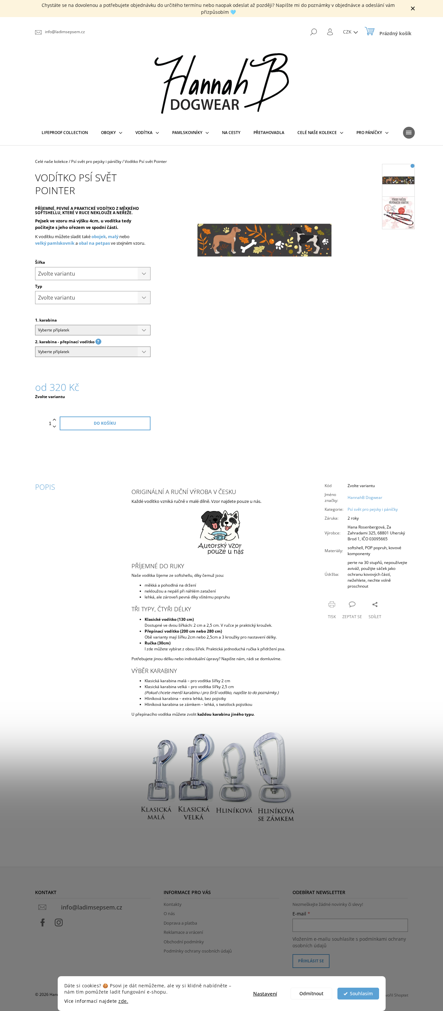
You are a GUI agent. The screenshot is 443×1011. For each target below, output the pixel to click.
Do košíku (105, 423)
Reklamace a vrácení (183, 932)
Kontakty (173, 904)
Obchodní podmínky (184, 942)
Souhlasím (361, 994)
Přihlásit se (311, 961)
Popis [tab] (45, 487)
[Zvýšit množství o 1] (54, 419)
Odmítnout (311, 994)
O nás (169, 913)
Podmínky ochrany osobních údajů (198, 951)
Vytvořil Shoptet (394, 995)
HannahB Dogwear (365, 497)
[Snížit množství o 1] (54, 426)
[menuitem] (64, 133)
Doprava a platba (180, 923)
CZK (348, 32)
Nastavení (265, 993)
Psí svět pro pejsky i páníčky (373, 509)
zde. (123, 1001)
